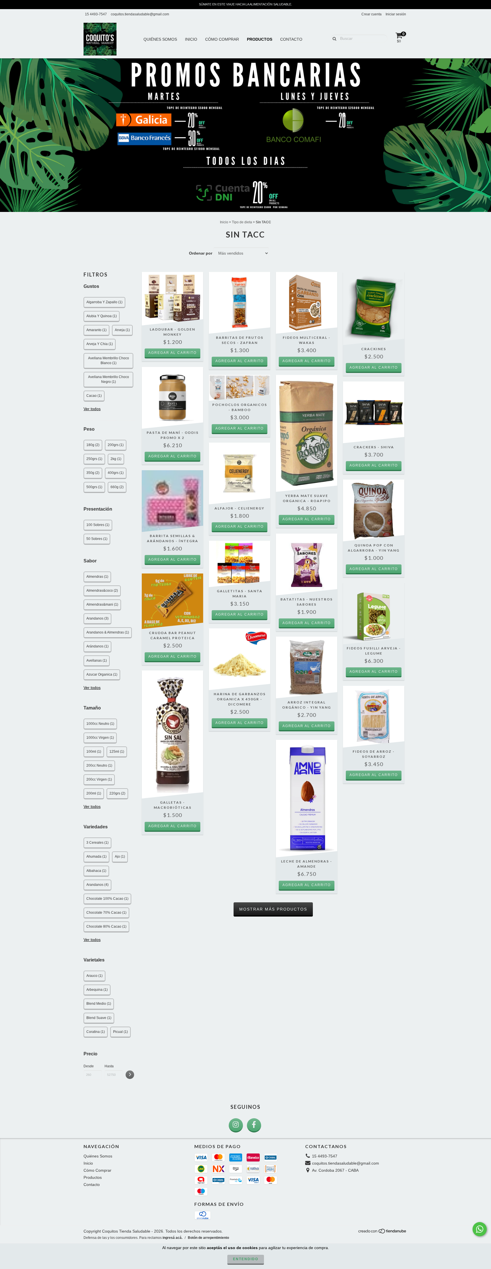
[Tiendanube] (382, 1233)
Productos (259, 39)
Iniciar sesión (396, 14)
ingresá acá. (172, 1238)
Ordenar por (200, 253)
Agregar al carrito (172, 353)
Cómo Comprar (222, 39)
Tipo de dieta (242, 222)
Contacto (291, 39)
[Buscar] (333, 38)
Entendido (245, 1259)
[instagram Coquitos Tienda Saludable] (236, 1125)
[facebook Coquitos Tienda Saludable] (254, 1125)
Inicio (191, 39)
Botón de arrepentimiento (208, 1238)
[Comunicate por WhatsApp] (480, 1229)
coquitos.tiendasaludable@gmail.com (140, 14)
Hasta (109, 1066)
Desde (89, 1066)
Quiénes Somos (160, 39)
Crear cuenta (371, 14)
